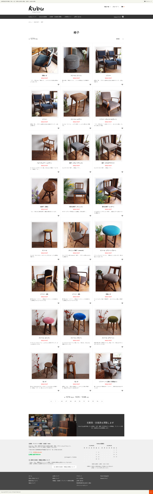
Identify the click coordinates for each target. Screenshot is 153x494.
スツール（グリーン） (108, 338)
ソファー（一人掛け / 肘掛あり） (108, 381)
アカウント (148, 1)
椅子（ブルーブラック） (76, 163)
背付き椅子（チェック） (76, 206)
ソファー (108, 75)
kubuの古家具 (43, 16)
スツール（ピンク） (44, 338)
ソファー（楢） (44, 294)
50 (79, 401)
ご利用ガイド (67, 16)
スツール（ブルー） (76, 338)
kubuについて (32, 16)
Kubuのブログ (117, 17)
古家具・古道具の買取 (56, 16)
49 (75, 401)
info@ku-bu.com (37, 452)
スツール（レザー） (76, 119)
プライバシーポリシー (82, 485)
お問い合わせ (77, 16)
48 (70, 401)
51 (84, 401)
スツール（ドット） (76, 75)
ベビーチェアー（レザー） (44, 163)
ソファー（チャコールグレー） (108, 119)
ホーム (30, 22)
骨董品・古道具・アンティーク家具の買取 (63, 480)
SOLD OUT (36, 22)
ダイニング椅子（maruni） (76, 250)
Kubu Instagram (104, 476)
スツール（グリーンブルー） (108, 250)
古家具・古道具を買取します (100, 422)
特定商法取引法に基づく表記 (83, 483)
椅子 (42, 22)
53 (93, 401)
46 (61, 401)
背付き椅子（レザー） (108, 206)
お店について (56, 476)
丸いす (44, 381)
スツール (44, 250)
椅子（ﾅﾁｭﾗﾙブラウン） (108, 163)
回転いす (44, 75)
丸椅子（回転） (44, 206)
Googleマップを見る (71, 457)
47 (66, 401)
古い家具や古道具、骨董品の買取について (64, 467)
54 (97, 401)
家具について (56, 478)
